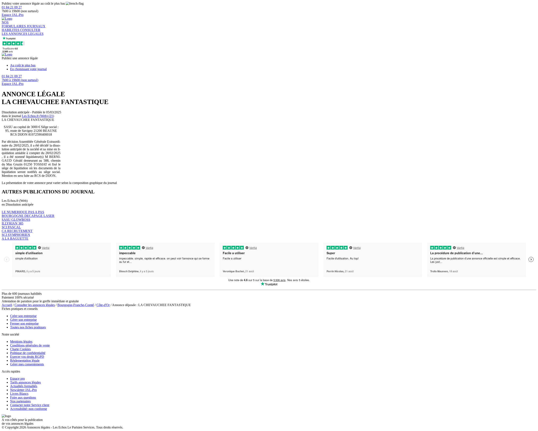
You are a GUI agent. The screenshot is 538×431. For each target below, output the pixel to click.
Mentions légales (21, 341)
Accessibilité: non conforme (28, 409)
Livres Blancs (19, 393)
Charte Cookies (20, 349)
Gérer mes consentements (27, 364)
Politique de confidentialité (27, 353)
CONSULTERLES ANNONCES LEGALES (23, 32)
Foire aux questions (23, 397)
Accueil (7, 305)
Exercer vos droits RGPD (27, 356)
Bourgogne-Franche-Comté (75, 305)
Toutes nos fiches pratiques (28, 327)
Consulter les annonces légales (35, 305)
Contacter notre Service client (29, 405)
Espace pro (17, 378)
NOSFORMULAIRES (14, 24)
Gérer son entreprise (23, 319)
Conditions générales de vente (30, 345)
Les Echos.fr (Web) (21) (38, 116)
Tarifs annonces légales (25, 382)
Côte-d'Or (103, 305)
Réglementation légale (25, 360)
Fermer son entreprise (24, 323)
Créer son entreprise (23, 316)
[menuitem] (273, 65)
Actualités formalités (23, 386)
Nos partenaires (20, 401)
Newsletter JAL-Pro (23, 390)
